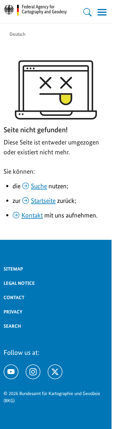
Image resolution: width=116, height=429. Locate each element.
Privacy (13, 312)
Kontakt (32, 215)
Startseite (43, 200)
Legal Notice (19, 283)
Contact (14, 297)
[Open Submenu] (87, 12)
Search (12, 326)
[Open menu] (102, 12)
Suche (39, 186)
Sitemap (13, 269)
